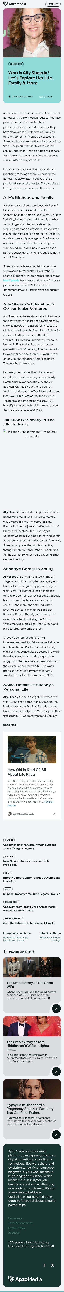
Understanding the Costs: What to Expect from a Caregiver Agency (29, 846)
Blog (8, 889)
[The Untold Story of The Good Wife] (32, 967)
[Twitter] (52, 1265)
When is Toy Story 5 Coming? (50, 939)
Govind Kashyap (23, 96)
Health (9, 840)
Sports (9, 856)
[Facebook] (44, 1265)
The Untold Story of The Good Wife (30, 985)
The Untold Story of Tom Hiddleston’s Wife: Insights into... (28, 1046)
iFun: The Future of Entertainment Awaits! (29, 923)
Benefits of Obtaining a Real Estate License (15, 939)
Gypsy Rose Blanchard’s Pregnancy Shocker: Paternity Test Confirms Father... (30, 1109)
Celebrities (16, 64)
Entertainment (13, 918)
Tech (7, 873)
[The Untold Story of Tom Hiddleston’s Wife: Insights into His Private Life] (32, 1026)
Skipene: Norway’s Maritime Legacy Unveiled (32, 894)
